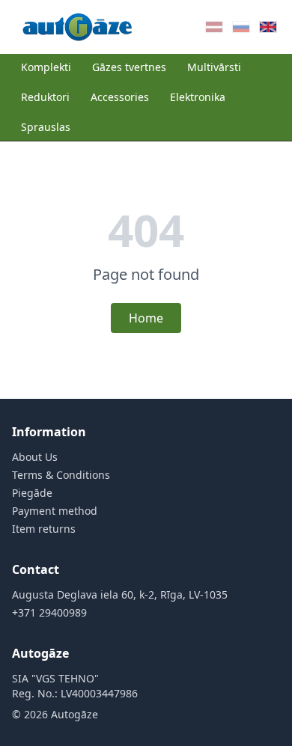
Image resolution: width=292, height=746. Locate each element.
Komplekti (46, 67)
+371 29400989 (49, 612)
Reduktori (45, 97)
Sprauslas (45, 127)
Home (146, 318)
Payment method (54, 511)
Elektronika (197, 97)
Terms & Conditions (61, 475)
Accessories (120, 97)
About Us (35, 457)
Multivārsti (214, 67)
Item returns (44, 529)
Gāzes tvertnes (129, 67)
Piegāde (32, 493)
